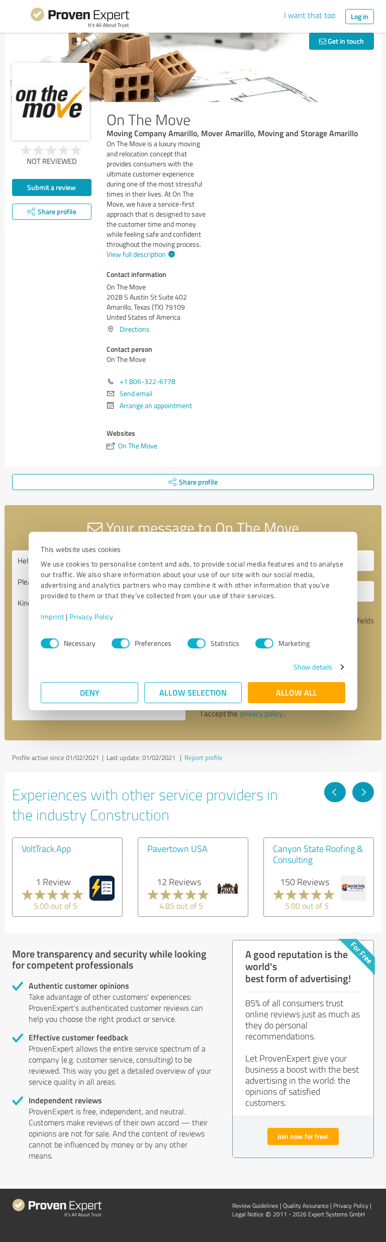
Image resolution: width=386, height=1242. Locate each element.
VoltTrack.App (46, 848)
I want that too (309, 15)
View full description (136, 254)
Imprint (52, 616)
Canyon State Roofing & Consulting (318, 854)
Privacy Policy (91, 616)
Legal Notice (247, 1214)
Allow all (296, 692)
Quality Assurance (306, 1205)
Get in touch (345, 41)
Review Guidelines (255, 1205)
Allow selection (193, 692)
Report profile (203, 757)
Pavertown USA (177, 848)
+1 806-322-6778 (147, 381)
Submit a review (51, 187)
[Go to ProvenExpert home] (80, 19)
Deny (90, 692)
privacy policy (261, 713)
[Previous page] (335, 792)
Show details (313, 667)
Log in (359, 16)
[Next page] (363, 792)
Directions (135, 329)
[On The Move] (50, 101)
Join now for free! (303, 1136)
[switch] (121, 643)
